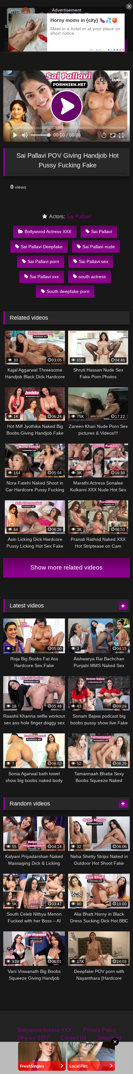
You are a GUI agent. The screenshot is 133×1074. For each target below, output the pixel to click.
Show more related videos (66, 567)
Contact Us (73, 1038)
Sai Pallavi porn (43, 261)
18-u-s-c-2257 (33, 1038)
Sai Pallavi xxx (44, 276)
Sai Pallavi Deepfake (42, 246)
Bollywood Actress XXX (48, 231)
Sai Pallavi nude (98, 246)
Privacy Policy (99, 1030)
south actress (92, 276)
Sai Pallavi (78, 216)
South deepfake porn (67, 291)
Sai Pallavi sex (93, 261)
